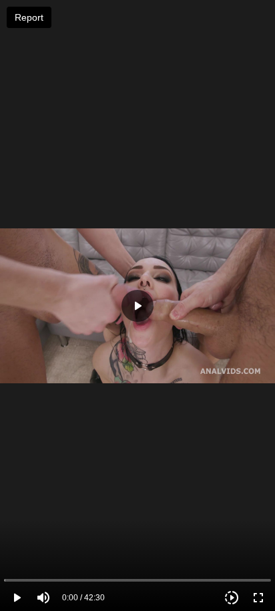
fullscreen (258, 598)
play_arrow (17, 598)
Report (29, 17)
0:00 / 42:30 (83, 597)
